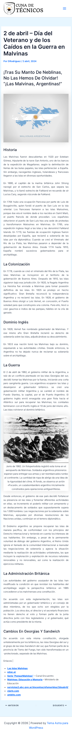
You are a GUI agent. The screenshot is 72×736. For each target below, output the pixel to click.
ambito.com (14, 694)
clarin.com (13, 691)
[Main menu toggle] (64, 8)
